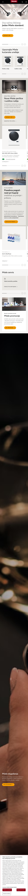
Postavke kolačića (6, 893)
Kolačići (15, 887)
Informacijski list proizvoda (10, 159)
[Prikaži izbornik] (3, 2)
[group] (14, 144)
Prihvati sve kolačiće (7, 889)
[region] (14, 25)
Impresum (4, 887)
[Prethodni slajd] (22, 44)
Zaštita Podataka (10, 887)
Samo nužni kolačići (21, 889)
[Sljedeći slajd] (25, 44)
